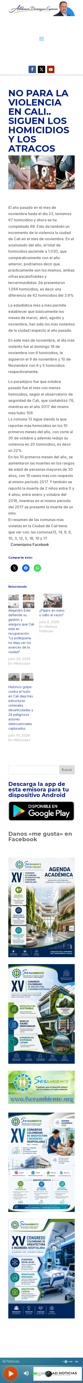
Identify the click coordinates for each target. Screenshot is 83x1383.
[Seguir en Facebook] (32, 69)
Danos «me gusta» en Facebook (40, 836)
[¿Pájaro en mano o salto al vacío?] (52, 600)
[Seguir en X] (41, 69)
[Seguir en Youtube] (50, 69)
